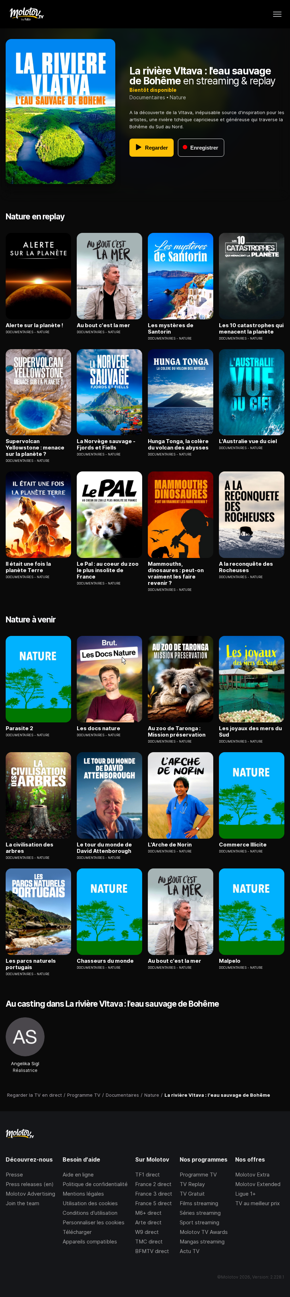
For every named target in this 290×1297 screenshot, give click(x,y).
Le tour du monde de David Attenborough (104, 848)
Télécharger (77, 1232)
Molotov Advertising (30, 1193)
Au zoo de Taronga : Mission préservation (176, 731)
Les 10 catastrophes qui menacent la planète (251, 328)
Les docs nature (98, 728)
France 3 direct (153, 1193)
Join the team (22, 1203)
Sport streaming (199, 1222)
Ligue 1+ (245, 1193)
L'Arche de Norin (170, 845)
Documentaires (147, 97)
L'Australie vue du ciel (248, 441)
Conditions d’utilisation (90, 1212)
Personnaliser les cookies (93, 1222)
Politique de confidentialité (95, 1184)
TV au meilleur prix (257, 1203)
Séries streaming (200, 1212)
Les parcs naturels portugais (31, 964)
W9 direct (147, 1232)
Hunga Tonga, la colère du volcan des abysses (178, 444)
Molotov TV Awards (204, 1232)
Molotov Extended (257, 1184)
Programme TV (198, 1174)
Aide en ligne (78, 1174)
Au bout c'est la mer (103, 325)
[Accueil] (26, 14)
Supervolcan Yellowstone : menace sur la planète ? (35, 447)
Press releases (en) (30, 1184)
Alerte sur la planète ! (34, 325)
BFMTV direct (152, 1251)
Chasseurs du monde (105, 961)
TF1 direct (147, 1174)
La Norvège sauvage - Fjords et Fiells (106, 444)
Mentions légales (83, 1193)
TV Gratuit (192, 1193)
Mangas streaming (202, 1241)
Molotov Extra (252, 1174)
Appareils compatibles (90, 1241)
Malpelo (229, 961)
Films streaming (199, 1203)
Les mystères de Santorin (170, 328)
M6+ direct (148, 1212)
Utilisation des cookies (90, 1203)
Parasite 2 (19, 728)
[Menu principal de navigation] (277, 14)
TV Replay (192, 1184)
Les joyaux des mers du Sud (250, 731)
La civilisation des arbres (29, 848)
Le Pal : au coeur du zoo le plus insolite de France (108, 570)
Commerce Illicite (243, 845)
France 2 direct (153, 1184)
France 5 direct (153, 1203)
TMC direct (149, 1241)
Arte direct (148, 1222)
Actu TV (189, 1251)
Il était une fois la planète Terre (28, 567)
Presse (14, 1174)
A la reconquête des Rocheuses (246, 567)
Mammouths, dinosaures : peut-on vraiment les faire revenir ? (176, 573)
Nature (178, 97)
